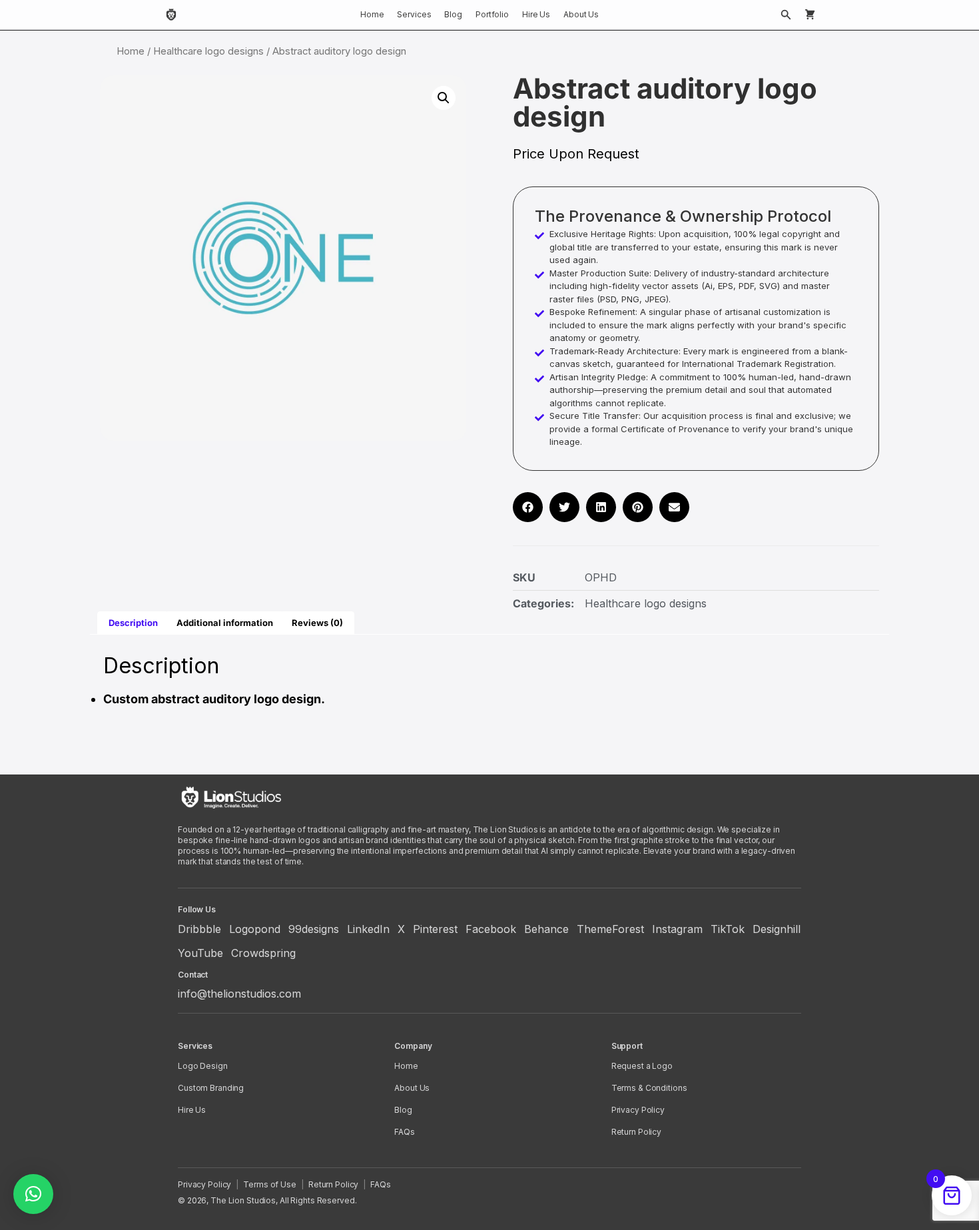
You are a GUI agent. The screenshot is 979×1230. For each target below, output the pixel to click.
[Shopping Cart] (810, 14)
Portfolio (492, 14)
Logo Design (203, 1066)
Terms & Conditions (649, 1088)
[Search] (786, 14)
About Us (581, 14)
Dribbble (199, 929)
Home (372, 14)
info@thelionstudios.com (239, 993)
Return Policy (636, 1132)
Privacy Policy (638, 1110)
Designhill (777, 929)
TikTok (728, 929)
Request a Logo (642, 1066)
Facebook (491, 929)
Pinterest (435, 929)
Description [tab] (133, 622)
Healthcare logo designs (208, 51)
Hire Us (536, 14)
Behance (546, 929)
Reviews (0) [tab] (317, 622)
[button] (444, 98)
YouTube (200, 953)
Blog (453, 14)
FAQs (404, 1132)
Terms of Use (269, 1184)
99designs (313, 929)
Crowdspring (263, 953)
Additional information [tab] (224, 622)
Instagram (677, 929)
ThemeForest (610, 929)
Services (414, 14)
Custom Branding (211, 1088)
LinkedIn (368, 929)
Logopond (254, 929)
